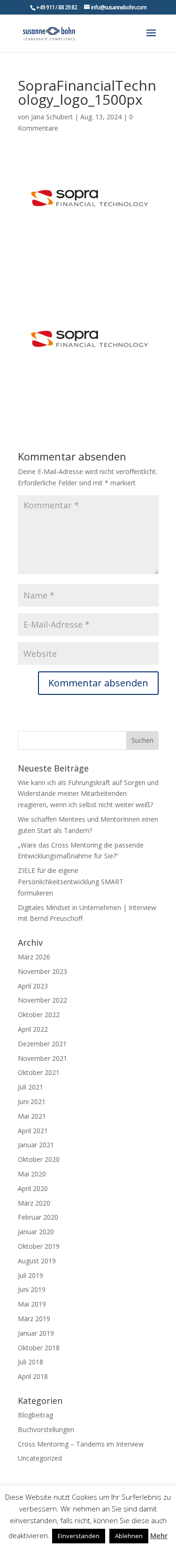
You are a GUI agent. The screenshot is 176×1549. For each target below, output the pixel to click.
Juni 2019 (32, 1289)
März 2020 (34, 1203)
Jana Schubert (52, 116)
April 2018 (33, 1376)
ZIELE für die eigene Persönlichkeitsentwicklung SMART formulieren (70, 881)
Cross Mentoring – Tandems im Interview (81, 1444)
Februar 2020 (38, 1217)
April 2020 (33, 1188)
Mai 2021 (32, 1116)
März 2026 (34, 956)
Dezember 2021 (42, 1043)
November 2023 (42, 971)
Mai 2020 (32, 1173)
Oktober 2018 (39, 1347)
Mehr (159, 1535)
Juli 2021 (30, 1086)
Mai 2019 (32, 1304)
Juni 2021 (32, 1101)
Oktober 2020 (39, 1159)
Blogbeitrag (35, 1414)
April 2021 (33, 1130)
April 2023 (33, 985)
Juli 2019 (30, 1275)
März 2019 (34, 1318)
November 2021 (42, 1058)
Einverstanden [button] (78, 1536)
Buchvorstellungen (46, 1429)
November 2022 (42, 1000)
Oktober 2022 (39, 1014)
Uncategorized (40, 1458)
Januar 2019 (36, 1333)
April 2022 (33, 1029)
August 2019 (37, 1260)
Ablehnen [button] (129, 1536)
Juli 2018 (30, 1361)
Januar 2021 (36, 1144)
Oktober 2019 (39, 1246)
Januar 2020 (36, 1231)
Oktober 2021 (39, 1072)
